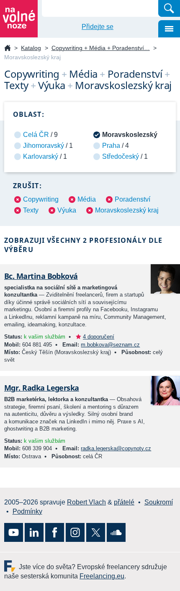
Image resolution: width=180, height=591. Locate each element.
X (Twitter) (95, 532)
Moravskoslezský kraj (127, 210)
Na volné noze (7, 49)
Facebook (54, 532)
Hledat (169, 8)
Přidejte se (97, 26)
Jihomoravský (43, 145)
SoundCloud (116, 532)
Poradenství (132, 199)
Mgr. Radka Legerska (41, 388)
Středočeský (120, 156)
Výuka (66, 210)
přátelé (124, 502)
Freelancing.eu (11, 566)
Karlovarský (40, 156)
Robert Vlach (86, 502)
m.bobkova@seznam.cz (110, 344)
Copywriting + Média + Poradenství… (100, 48)
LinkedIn (34, 532)
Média (86, 199)
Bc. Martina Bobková (41, 276)
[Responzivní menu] (169, 28)
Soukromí (158, 502)
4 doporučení (98, 337)
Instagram (75, 532)
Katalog (31, 48)
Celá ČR (36, 134)
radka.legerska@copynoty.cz (116, 448)
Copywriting (41, 199)
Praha (111, 145)
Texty (31, 210)
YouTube (13, 532)
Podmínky (27, 511)
